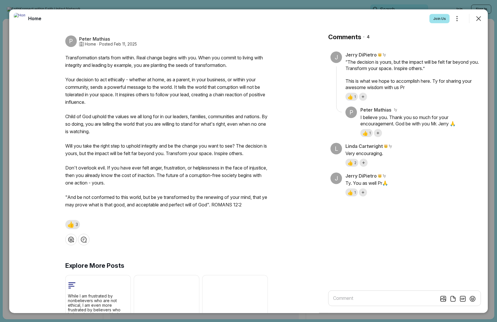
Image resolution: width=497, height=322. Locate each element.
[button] (72, 224)
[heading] (34, 18)
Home (90, 44)
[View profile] (19, 18)
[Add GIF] (462, 298)
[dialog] (248, 161)
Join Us (439, 18)
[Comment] (83, 239)
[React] (71, 239)
